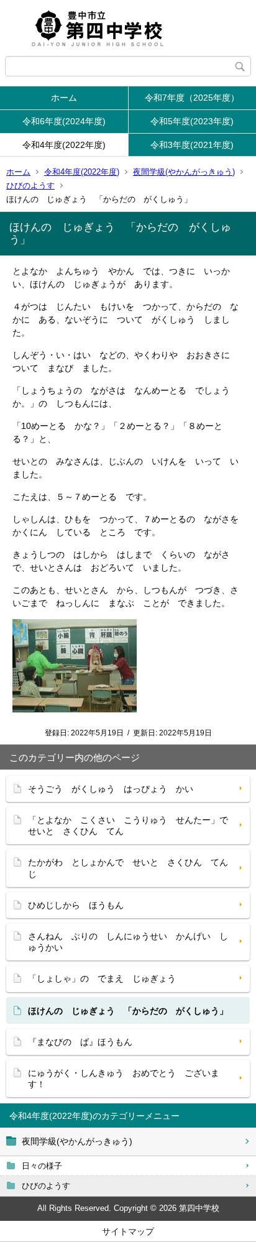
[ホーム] (128, 28)
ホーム (64, 98)
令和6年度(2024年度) (64, 121)
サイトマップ (128, 1231)
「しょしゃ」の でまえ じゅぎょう (102, 978)
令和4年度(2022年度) (64, 145)
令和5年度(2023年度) (192, 121)
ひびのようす (30, 185)
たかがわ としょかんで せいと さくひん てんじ (128, 867)
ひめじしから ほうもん (76, 905)
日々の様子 (42, 1166)
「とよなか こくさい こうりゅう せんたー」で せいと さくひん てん (132, 825)
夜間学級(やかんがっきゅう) (184, 172)
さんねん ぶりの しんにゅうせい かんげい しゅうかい (128, 941)
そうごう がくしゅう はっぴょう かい (110, 789)
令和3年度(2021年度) (192, 145)
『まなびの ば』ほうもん (80, 1042)
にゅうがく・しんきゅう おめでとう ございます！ (123, 1078)
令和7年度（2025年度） (192, 98)
